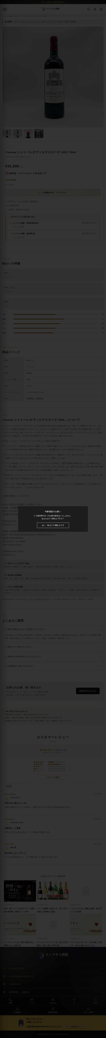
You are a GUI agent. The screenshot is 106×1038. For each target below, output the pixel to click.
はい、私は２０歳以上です (53, 525)
